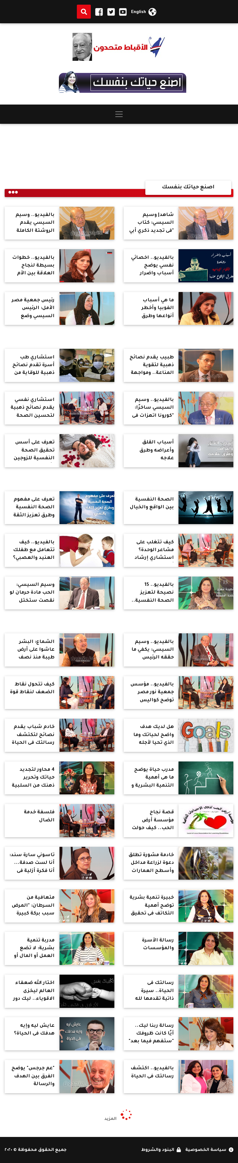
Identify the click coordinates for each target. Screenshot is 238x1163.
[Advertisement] (119, 152)
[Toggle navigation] (119, 114)
